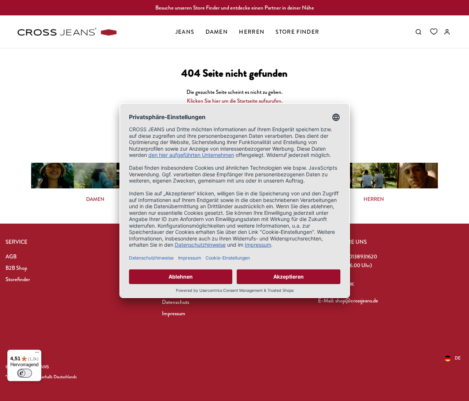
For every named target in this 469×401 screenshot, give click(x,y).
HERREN (373, 199)
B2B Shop (16, 268)
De (458, 358)
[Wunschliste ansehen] (434, 32)
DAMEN (95, 199)
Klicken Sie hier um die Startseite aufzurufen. (234, 101)
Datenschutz (175, 302)
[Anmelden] (447, 32)
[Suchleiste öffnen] (418, 32)
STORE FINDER (297, 32)
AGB (10, 257)
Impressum (173, 313)
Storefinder (17, 279)
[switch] (24, 373)
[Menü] (37, 354)
